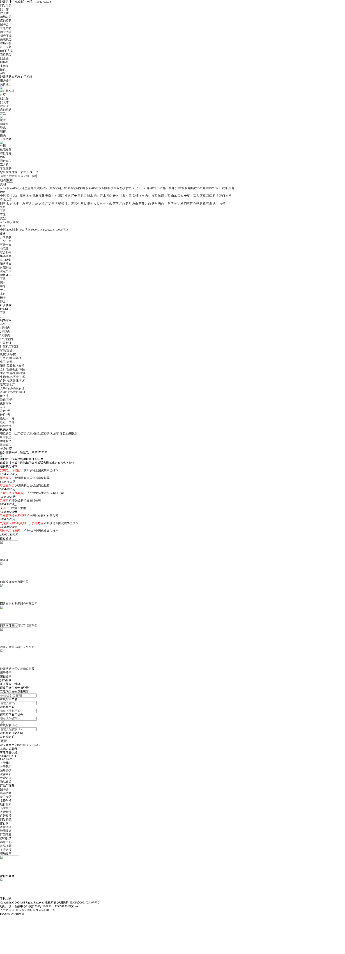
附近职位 (6, 54)
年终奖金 (6, 256)
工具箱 (4, 164)
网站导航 (6, 5)
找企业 (4, 58)
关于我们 (6, 766)
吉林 (148, 195)
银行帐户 (6, 804)
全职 (9, 222)
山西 (167, 195)
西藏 (203, 195)
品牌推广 (6, 808)
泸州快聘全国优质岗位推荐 (41, 470)
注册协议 (6, 770)
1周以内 (5, 327)
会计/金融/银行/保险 (12, 369)
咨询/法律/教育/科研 (12, 392)
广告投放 (6, 815)
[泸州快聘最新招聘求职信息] (7, 90)
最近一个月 (7, 418)
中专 (3, 286)
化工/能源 (6, 361)
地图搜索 (6, 830)
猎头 (3, 135)
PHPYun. (19, 913)
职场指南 (6, 853)
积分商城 (6, 35)
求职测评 (6, 827)
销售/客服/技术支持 (12, 365)
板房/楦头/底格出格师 (160, 188)
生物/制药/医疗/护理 (12, 376)
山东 (174, 195)
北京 (16, 195)
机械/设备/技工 (9, 354)
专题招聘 (6, 28)
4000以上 (24, 229)
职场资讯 (6, 16)
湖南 (96, 195)
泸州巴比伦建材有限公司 (42, 515)
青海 (180, 195)
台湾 (228, 195)
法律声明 (6, 774)
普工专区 (6, 47)
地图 (3, 180)
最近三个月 (7, 422)
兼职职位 (6, 39)
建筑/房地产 (7, 384)
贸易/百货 (6, 350)
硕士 (3, 297)
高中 (3, 282)
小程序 (4, 65)
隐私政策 (6, 781)
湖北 (90, 195)
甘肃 (122, 195)
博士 (3, 301)
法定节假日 (7, 271)
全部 (3, 188)
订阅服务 (6, 834)
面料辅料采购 (76, 188)
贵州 (135, 195)
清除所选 (6, 425)
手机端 (28, 76)
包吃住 (4, 248)
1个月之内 (6, 339)
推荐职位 (6, 444)
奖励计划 (6, 259)
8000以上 (49, 229)
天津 (22, 195)
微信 (3, 69)
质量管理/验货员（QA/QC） (128, 188)
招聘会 (4, 24)
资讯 (3, 127)
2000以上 (12, 229)
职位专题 (6, 153)
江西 (154, 195)
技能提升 (6, 149)
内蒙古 (194, 195)
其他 (231, 188)
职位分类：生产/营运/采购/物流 (20, 433)
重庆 (35, 195)
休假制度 (6, 267)
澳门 (222, 195)
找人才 (4, 13)
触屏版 (4, 62)
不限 (3, 210)
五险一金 (6, 244)
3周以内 (5, 335)
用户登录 (6, 80)
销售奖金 (6, 263)
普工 (3, 113)
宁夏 (187, 195)
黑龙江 (82, 195)
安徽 (48, 195)
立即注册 (20, 745)
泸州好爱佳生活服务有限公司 (45, 493)
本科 (3, 293)
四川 (9, 195)
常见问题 (6, 845)
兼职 (3, 120)
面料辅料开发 (58, 188)
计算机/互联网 (9, 346)
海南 (141, 195)
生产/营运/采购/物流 (12, 373)
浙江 (61, 195)
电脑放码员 (195, 188)
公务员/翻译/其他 (11, 358)
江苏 (42, 195)
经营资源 (6, 777)
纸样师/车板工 (212, 188)
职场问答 (6, 43)
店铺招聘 (6, 20)
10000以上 (61, 229)
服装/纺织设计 (40, 188)
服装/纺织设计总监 (18, 188)
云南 (116, 195)
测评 (3, 131)
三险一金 (6, 240)
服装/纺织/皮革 (49, 433)
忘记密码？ (34, 745)
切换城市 (17, 1)
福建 (67, 195)
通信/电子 (6, 399)
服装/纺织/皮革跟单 (98, 188)
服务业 (4, 395)
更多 (3, 207)
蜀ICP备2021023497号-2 (84, 902)
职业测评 (6, 31)
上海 (29, 195)
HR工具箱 (6, 50)
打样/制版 (181, 188)
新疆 (209, 195)
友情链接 (6, 849)
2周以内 (5, 331)
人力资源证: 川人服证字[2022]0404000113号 (27, 910)
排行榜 (4, 823)
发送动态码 (7, 736)
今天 (3, 407)
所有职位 (6, 437)
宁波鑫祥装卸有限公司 (26, 500)
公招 (3, 145)
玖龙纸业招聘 (18, 508)
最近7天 (5, 414)
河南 (109, 195)
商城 (3, 157)
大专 (3, 290)
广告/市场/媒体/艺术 (12, 380)
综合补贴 (6, 252)
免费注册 (6, 84)
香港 (215, 195)
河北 (103, 195)
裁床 (225, 188)
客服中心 (6, 842)
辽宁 (74, 195)
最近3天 (5, 410)
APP (2, 73)
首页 (3, 94)
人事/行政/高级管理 (12, 388)
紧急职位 (6, 441)
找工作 (4, 9)
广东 (55, 195)
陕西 (161, 195)
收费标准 (6, 811)
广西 (129, 195)
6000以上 (36, 229)
